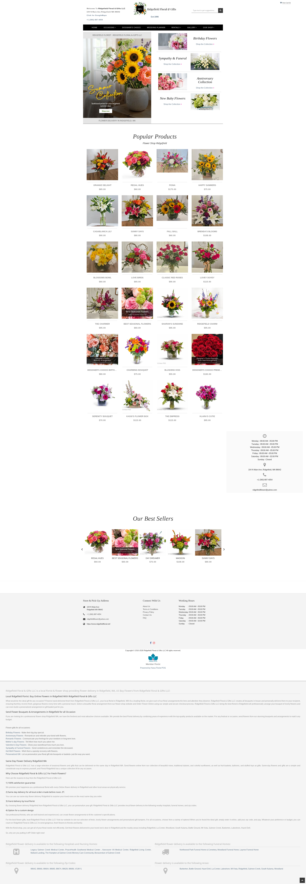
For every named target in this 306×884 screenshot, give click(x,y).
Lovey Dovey (207, 278)
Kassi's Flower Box (137, 416)
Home (94, 27)
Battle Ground (195, 869)
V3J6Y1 (78, 869)
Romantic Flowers (13, 739)
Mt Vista (234, 869)
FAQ (144, 618)
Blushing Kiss (172, 370)
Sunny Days (137, 231)
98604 (46, 869)
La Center (216, 869)
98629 (65, 869)
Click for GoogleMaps (97, 15)
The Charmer (102, 324)
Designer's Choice (131, 27)
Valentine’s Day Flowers (16, 745)
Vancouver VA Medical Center (115, 850)
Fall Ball (172, 231)
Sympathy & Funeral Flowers (18, 748)
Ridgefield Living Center (140, 850)
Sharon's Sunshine (172, 324)
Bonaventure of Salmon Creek (107, 853)
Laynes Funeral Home (249, 850)
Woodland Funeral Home (228, 850)
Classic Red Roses (172, 278)
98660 (39, 869)
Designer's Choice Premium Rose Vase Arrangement (207, 370)
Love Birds (137, 278)
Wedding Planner (156, 27)
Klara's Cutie (207, 416)
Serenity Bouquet (102, 416)
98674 (58, 869)
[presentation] (82, 549)
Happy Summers (207, 185)
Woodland (278, 869)
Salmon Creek (254, 869)
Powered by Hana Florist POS (153, 668)
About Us (146, 606)
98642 (33, 869)
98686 (71, 869)
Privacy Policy (148, 612)
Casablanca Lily (102, 231)
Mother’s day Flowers (15, 742)
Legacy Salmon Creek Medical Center (47, 850)
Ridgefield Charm (207, 324)
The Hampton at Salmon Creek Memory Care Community (69, 853)
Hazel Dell (206, 869)
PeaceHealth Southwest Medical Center (83, 850)
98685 (52, 869)
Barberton (184, 869)
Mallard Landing (37, 853)
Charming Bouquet (137, 370)
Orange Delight (102, 185)
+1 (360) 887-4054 (95, 20)
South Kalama (267, 869)
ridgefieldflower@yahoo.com (98, 619)
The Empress (172, 416)
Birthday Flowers (13, 733)
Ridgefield (242, 869)
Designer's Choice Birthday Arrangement (102, 370)
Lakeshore (225, 869)
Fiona (172, 185)
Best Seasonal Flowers (137, 324)
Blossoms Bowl (102, 278)
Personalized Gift (13, 754)
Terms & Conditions (150, 609)
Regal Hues (137, 185)
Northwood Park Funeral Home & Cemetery (198, 850)
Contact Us (147, 615)
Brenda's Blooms (207, 231)
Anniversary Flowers (14, 736)
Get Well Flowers (13, 751)
